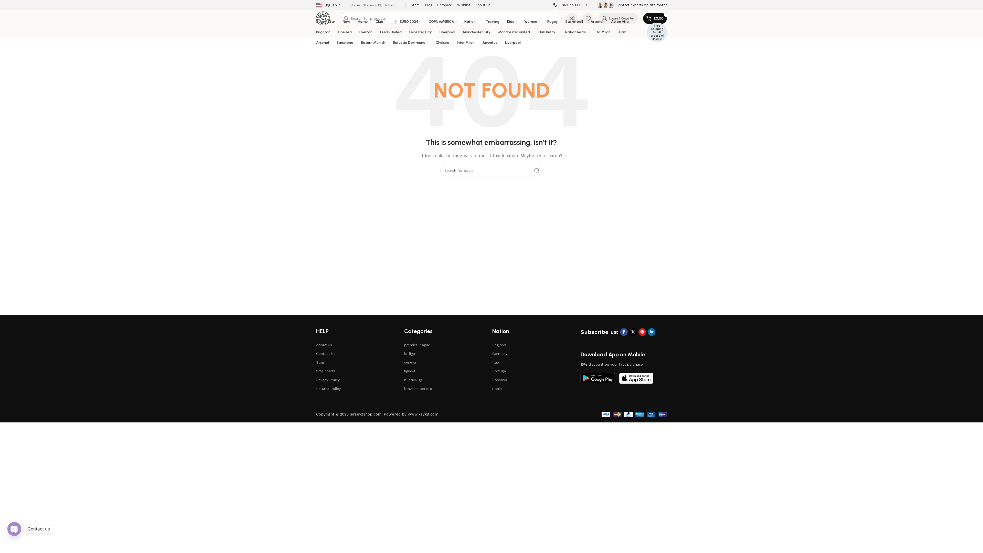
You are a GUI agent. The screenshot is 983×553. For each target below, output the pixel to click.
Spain (497, 389)
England (499, 345)
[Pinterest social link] (642, 332)
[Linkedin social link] (651, 332)
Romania (499, 380)
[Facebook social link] (624, 332)
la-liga (409, 354)
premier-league (417, 345)
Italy (496, 362)
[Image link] (598, 378)
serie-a (410, 362)
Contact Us (325, 354)
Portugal (499, 371)
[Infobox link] (570, 5)
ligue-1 (409, 371)
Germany (499, 354)
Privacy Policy (328, 380)
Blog (320, 362)
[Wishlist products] (588, 18)
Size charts (325, 371)
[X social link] (633, 332)
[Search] (537, 170)
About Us (324, 345)
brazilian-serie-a (418, 389)
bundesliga (413, 380)
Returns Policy (328, 389)
